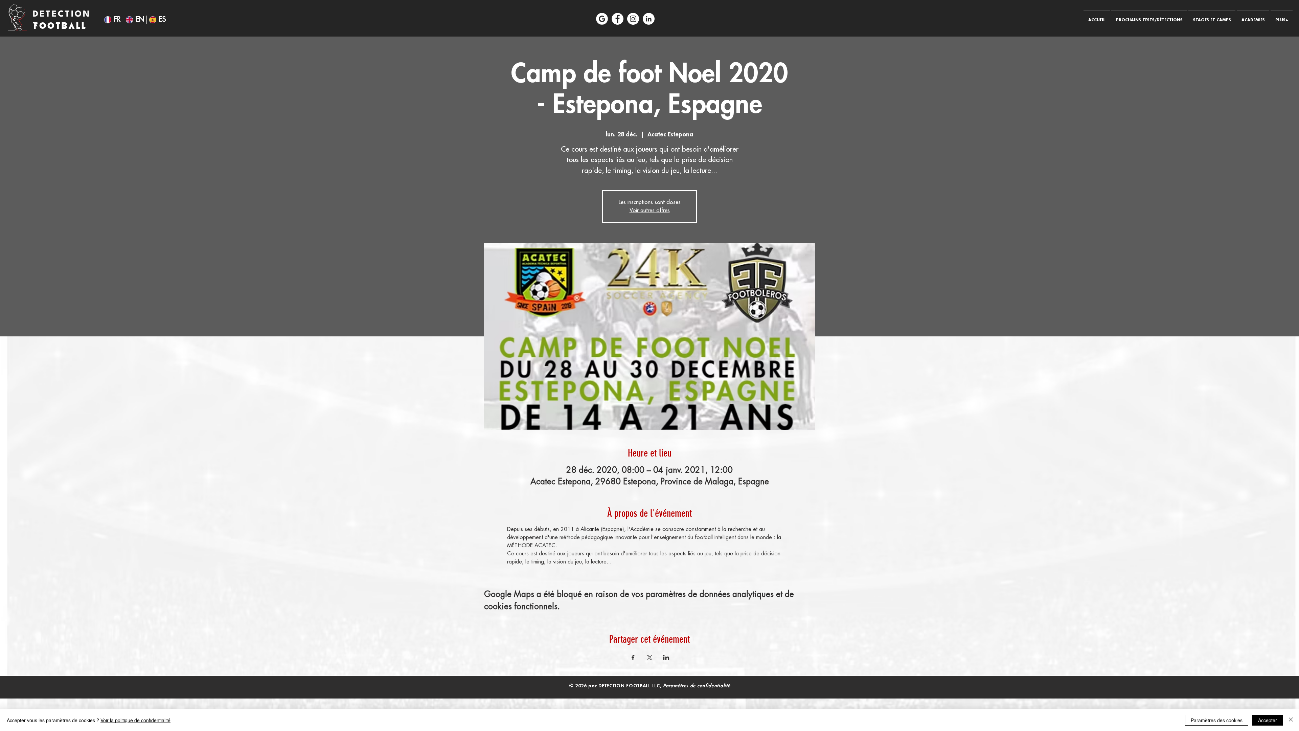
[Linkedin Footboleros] (649, 19)
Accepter (1267, 720)
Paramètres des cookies (1217, 720)
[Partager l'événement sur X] (649, 657)
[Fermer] (1291, 720)
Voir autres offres (650, 210)
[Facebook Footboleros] (617, 19)
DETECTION (64, 14)
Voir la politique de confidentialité (135, 720)
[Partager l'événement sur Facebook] (633, 657)
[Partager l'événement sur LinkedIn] (666, 657)
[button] (1149, 17)
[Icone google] (602, 19)
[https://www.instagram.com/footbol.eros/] (633, 19)
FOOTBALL (60, 25)
